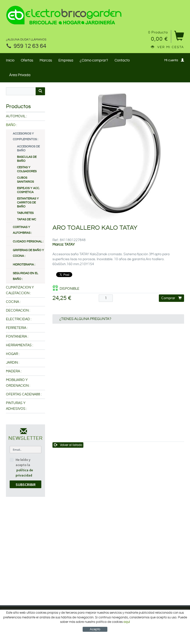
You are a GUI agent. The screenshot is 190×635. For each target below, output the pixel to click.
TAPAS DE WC (26, 219)
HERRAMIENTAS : (19, 345)
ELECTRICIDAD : (18, 319)
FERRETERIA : (17, 328)
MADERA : (14, 371)
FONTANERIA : (17, 336)
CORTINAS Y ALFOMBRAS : (22, 229)
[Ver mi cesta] (179, 38)
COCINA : (13, 302)
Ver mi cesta (170, 47)
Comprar (168, 298)
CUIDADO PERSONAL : (28, 241)
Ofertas (27, 60)
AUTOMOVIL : (16, 116)
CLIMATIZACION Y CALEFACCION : (20, 290)
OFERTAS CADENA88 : (24, 394)
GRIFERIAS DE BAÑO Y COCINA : (28, 253)
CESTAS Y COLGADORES (27, 169)
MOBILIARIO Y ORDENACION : (18, 382)
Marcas (46, 60)
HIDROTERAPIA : (24, 264)
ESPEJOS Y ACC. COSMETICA (28, 190)
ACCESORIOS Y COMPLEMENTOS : (25, 136)
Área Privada (19, 75)
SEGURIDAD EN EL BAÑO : (25, 276)
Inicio (10, 60)
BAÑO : (11, 125)
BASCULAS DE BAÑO (27, 158)
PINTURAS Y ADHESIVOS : (16, 406)
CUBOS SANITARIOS (25, 179)
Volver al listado (71, 445)
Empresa (65, 60)
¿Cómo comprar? (94, 60)
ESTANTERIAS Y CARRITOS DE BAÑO (28, 202)
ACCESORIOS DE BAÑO (28, 148)
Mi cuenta (171, 60)
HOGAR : (13, 354)
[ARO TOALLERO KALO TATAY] (118, 153)
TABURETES (25, 213)
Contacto (122, 60)
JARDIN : (12, 362)
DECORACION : (18, 310)
